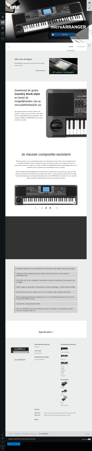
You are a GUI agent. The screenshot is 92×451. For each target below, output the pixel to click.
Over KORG (3, 448)
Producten (3, 22)
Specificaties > (46, 332)
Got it (13, 444)
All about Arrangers (39, 359)
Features (3, 28)
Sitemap (87, 434)
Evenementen (3, 33)
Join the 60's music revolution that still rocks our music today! (60, 413)
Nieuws (3, 435)
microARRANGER (43, 433)
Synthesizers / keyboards (29, 433)
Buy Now (36, 346)
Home (3, 17)
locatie (3, 438)
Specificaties (81, 46)
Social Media (3, 442)
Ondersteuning (3, 39)
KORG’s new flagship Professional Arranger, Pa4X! (57, 415)
